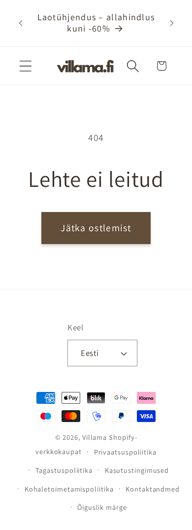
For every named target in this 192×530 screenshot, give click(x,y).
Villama (94, 437)
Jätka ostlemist (96, 227)
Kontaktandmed (153, 489)
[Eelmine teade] (21, 23)
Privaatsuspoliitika (125, 452)
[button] (25, 66)
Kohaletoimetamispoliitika (69, 489)
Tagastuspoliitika (64, 470)
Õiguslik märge (102, 507)
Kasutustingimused (137, 470)
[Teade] (172, 23)
